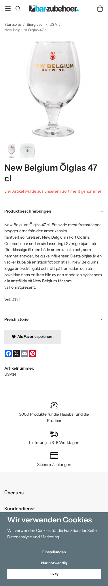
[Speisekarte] (8, 8)
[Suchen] (18, 8)
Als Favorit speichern (35, 336)
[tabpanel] (54, 265)
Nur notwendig (54, 563)
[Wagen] (100, 8)
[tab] (54, 211)
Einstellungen (54, 552)
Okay (54, 574)
